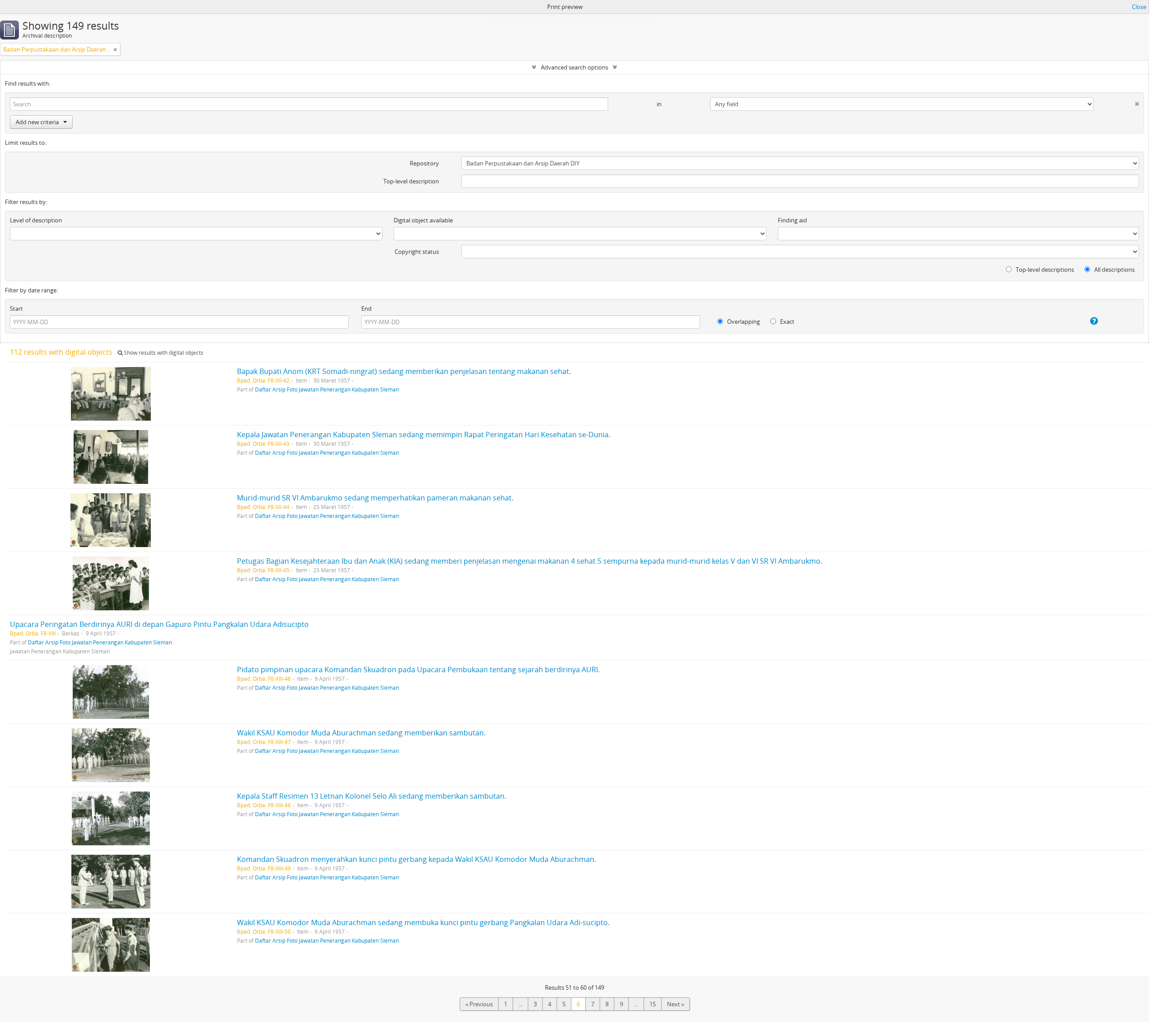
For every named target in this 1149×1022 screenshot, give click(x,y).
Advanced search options (574, 67)
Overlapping (743, 321)
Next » (675, 1004)
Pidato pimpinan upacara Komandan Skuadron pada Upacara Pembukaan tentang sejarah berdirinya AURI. (418, 669)
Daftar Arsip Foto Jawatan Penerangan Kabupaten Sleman (327, 389)
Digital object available (423, 220)
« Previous (479, 1004)
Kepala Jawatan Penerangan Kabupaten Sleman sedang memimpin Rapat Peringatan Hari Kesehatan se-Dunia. (423, 434)
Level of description (36, 220)
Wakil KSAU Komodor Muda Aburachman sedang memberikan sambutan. (361, 733)
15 (652, 1004)
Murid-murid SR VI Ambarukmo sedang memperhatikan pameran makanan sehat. (375, 498)
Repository (424, 163)
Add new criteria (37, 122)
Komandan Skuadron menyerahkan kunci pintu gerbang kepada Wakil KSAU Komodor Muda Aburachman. (416, 859)
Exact (786, 321)
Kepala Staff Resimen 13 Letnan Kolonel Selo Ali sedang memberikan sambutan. (371, 796)
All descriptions (1114, 269)
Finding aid (792, 220)
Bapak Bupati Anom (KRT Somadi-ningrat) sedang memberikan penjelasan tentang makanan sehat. (404, 371)
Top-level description (411, 181)
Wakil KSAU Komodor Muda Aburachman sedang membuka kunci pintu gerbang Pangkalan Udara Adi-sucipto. (423, 922)
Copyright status (417, 252)
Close (1139, 7)
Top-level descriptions (1044, 269)
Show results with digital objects (163, 353)
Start (16, 308)
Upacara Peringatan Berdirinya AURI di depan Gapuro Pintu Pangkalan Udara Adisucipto (159, 624)
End (366, 308)
